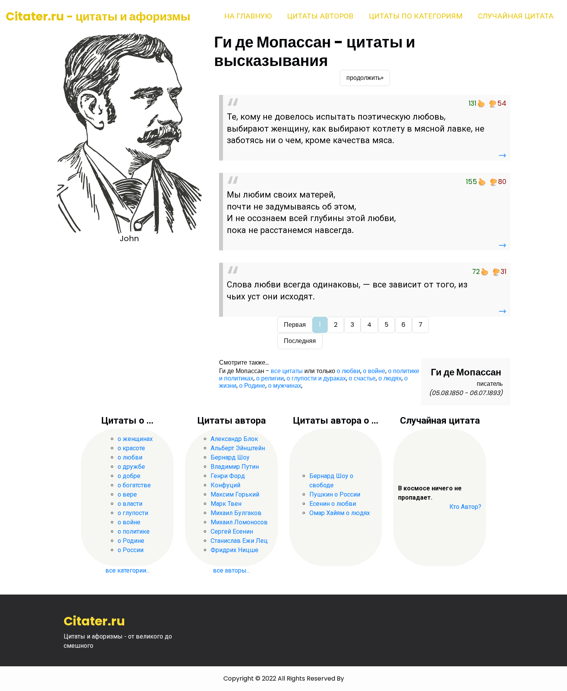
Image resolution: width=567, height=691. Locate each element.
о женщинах (135, 439)
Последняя (300, 340)
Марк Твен (226, 503)
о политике (134, 531)
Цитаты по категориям (415, 16)
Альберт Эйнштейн (238, 448)
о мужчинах (284, 385)
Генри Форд (228, 476)
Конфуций (225, 485)
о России (130, 550)
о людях (390, 378)
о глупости (133, 513)
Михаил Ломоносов (239, 522)
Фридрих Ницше (234, 550)
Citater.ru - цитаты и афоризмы (98, 16)
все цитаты (287, 371)
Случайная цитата (516, 16)
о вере (127, 494)
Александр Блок (234, 439)
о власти (130, 503)
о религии (270, 378)
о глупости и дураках (316, 378)
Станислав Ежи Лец (239, 540)
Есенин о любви (332, 503)
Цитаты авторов (320, 16)
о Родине (252, 385)
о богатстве (134, 485)
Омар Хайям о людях (339, 513)
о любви (348, 371)
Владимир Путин (235, 466)
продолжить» (364, 77)
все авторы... (231, 570)
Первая (295, 324)
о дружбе (131, 466)
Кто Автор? (465, 506)
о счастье (362, 378)
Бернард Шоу (230, 457)
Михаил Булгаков (236, 513)
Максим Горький (235, 494)
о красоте (131, 448)
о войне (374, 371)
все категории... (127, 570)
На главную (248, 16)
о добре (129, 476)
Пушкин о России (334, 494)
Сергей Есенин (232, 531)
